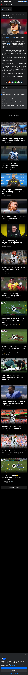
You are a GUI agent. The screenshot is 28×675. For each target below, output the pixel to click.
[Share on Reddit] (9, 82)
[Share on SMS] (21, 82)
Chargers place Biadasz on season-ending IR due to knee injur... (13, 192)
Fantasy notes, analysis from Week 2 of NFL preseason (11, 102)
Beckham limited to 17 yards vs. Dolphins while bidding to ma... (13, 403)
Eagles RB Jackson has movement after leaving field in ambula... (13, 377)
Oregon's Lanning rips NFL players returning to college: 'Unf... (12, 243)
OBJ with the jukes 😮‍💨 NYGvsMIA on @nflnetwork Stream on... (12, 477)
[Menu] (1, 1)
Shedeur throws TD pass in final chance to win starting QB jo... (14, 452)
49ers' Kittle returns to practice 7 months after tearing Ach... (14, 217)
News (12, 4)
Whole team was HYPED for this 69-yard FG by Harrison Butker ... (14, 348)
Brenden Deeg (4, 17)
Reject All (14, 670)
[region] (14, 664)
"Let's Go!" (8, 43)
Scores (8, 4)
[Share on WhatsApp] (15, 82)
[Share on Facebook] (12, 82)
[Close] (25, 654)
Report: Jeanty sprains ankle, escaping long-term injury (13, 91)
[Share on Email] (18, 82)
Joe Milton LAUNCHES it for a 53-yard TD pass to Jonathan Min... (13, 320)
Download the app (22, 1)
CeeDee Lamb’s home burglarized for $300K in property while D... (11, 165)
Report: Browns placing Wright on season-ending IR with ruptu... (13, 269)
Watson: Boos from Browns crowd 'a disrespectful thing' (12, 427)
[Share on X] (6, 82)
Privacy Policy (13, 665)
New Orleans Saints (10, 37)
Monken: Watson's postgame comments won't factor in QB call (13, 99)
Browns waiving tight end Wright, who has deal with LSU (13, 95)
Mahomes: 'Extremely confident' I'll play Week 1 (11, 295)
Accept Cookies (14, 667)
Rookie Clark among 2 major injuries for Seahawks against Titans (13, 106)
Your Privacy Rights (14, 673)
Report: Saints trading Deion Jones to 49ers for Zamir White (13, 140)
